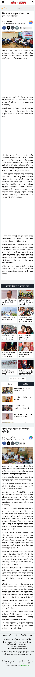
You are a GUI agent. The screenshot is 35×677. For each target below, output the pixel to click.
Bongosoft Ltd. (24, 665)
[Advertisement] (17, 78)
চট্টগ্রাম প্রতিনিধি (8, 22)
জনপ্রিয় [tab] (25, 384)
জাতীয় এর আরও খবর (17, 379)
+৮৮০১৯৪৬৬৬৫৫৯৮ (20, 646)
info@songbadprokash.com (18, 648)
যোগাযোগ (30, 635)
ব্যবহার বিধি (14, 635)
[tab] (9, 384)
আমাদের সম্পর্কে (7, 635)
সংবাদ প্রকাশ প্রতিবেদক (10, 437)
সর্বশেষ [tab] (9, 384)
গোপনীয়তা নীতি (23, 635)
